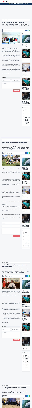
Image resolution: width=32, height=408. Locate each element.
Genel (7, 19)
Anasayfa (3, 19)
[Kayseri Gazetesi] (6, 1)
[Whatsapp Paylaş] (29, 30)
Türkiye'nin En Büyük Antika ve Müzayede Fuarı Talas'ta (18, 3)
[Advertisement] (16, 13)
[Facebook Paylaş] (26, 30)
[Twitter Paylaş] (27, 30)
